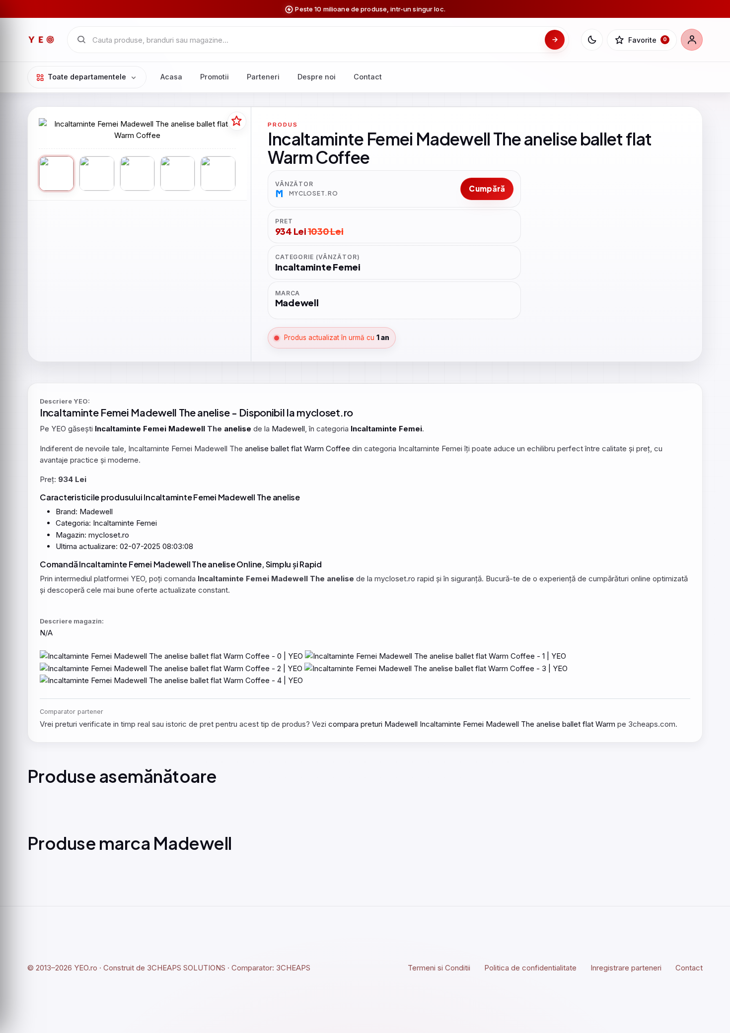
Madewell (154, 412)
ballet (280, 448)
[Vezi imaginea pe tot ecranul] (137, 129)
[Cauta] (555, 40)
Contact (368, 76)
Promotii (214, 76)
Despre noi (316, 76)
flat (296, 448)
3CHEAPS (293, 967)
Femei (114, 412)
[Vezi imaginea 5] (217, 173)
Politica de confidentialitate (530, 967)
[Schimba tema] (592, 40)
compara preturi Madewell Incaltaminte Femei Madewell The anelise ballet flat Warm (471, 724)
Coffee (338, 448)
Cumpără (487, 188)
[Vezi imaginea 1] (56, 173)
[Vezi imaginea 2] (96, 173)
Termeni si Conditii (439, 967)
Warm (314, 448)
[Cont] (692, 40)
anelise (213, 412)
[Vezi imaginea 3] (137, 173)
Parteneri (263, 76)
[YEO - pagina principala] (41, 40)
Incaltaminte (69, 412)
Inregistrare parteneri (625, 967)
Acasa (171, 76)
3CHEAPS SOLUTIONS (186, 967)
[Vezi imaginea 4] (177, 173)
